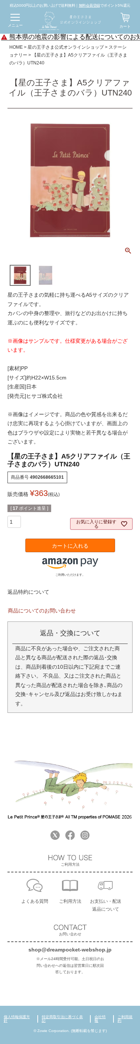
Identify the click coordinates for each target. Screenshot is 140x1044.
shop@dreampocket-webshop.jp (70, 950)
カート (125, 26)
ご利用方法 (70, 901)
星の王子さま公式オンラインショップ (66, 47)
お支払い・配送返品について (105, 905)
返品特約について (28, 592)
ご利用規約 (125, 1019)
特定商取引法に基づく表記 (62, 1019)
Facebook (70, 835)
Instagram (85, 835)
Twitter (55, 835)
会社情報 (100, 1019)
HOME (16, 47)
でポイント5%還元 (104, 5)
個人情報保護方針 (17, 1019)
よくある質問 (34, 901)
